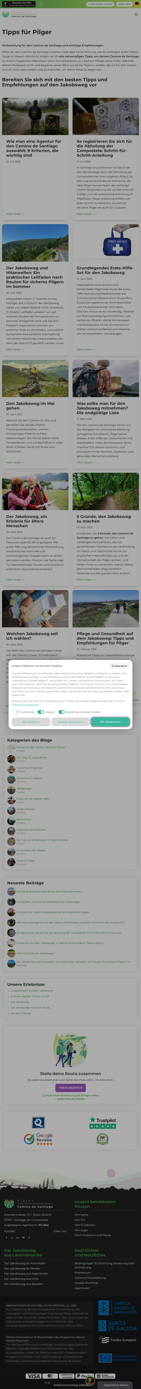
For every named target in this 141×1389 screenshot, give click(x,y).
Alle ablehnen (31, 721)
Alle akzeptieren (110, 721)
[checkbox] (23, 712)
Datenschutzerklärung (25, 704)
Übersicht (121, 666)
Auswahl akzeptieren (71, 721)
